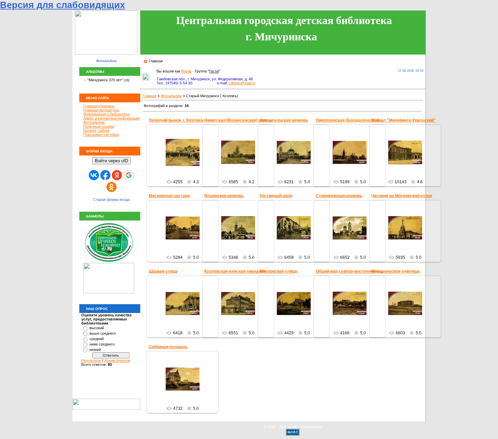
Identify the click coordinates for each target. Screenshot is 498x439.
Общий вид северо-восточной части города (359, 271)
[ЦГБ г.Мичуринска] (108, 261)
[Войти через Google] (128, 175)
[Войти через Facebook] (105, 175)
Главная (156, 61)
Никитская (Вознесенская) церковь (239, 120)
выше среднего (102, 333)
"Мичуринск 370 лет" (105, 80)
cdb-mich (185, 167)
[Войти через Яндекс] (117, 175)
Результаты (91, 360)
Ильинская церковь (224, 195)
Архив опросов (117, 360)
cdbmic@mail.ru (242, 83)
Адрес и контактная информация (111, 118)
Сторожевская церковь (339, 195)
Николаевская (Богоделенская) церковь (356, 120)
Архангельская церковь (284, 120)
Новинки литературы (101, 110)
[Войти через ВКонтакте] (94, 175)
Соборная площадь (168, 346)
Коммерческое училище (395, 271)
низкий (95, 350)
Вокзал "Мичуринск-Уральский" (403, 120)
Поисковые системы (101, 134)
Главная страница (98, 106)
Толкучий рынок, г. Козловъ (176, 120)
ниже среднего (102, 344)
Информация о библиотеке (106, 114)
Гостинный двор (276, 195)
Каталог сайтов (96, 130)
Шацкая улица (163, 271)
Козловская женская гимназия (234, 271)
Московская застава (169, 195)
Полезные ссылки (98, 126)
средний (96, 339)
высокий (96, 328)
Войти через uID (111, 160)
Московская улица (278, 271)
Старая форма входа (111, 199)
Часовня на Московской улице (401, 195)
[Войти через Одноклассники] (111, 187)
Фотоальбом (94, 122)
